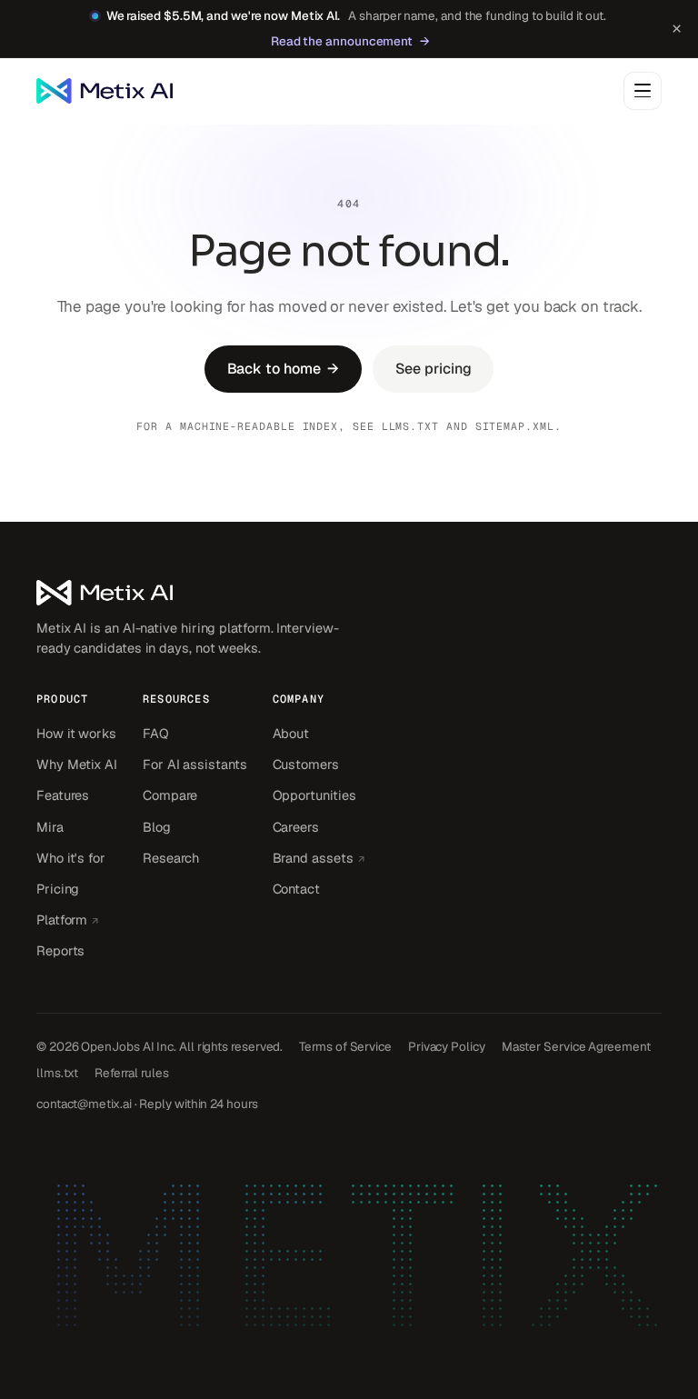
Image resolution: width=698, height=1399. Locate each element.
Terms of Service (345, 1046)
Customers (306, 764)
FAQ (156, 733)
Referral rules (132, 1072)
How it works (76, 733)
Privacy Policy (446, 1046)
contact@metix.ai (84, 1103)
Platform (76, 919)
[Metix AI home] (190, 592)
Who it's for (70, 857)
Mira (50, 826)
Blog (157, 826)
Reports (60, 950)
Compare (170, 795)
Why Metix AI (76, 764)
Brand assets (318, 857)
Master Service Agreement (576, 1046)
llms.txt (410, 426)
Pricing (57, 888)
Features (62, 795)
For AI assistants (195, 764)
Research (171, 857)
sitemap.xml (514, 426)
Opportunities (314, 795)
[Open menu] (642, 91)
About (291, 733)
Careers (296, 826)
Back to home (283, 368)
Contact (296, 888)
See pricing (433, 368)
